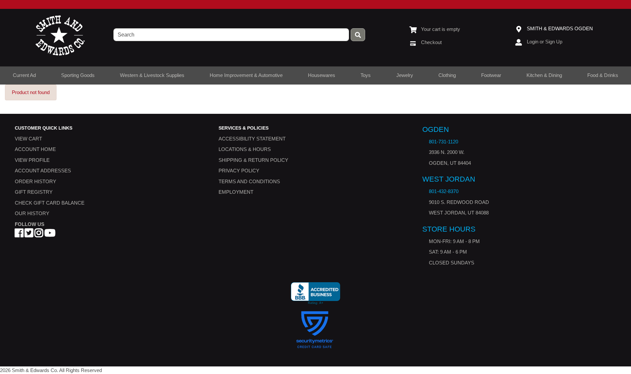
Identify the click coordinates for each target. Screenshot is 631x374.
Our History (32, 213)
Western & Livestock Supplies (152, 75)
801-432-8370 (443, 191)
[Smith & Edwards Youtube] (50, 235)
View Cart (28, 138)
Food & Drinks (602, 75)
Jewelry (404, 75)
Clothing (447, 75)
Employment (236, 192)
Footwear (491, 75)
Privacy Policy (239, 171)
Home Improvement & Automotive (246, 75)
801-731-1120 (443, 141)
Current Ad (24, 75)
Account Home (35, 149)
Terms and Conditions (249, 181)
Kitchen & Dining (544, 75)
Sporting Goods (78, 75)
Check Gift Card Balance (49, 203)
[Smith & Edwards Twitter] (29, 235)
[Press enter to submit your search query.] (358, 34)
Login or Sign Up (544, 41)
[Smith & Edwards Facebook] (19, 235)
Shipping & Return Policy (253, 160)
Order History (35, 181)
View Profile (32, 160)
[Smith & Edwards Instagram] (39, 235)
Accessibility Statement (252, 138)
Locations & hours (245, 149)
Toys (366, 75)
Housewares (321, 75)
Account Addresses (43, 171)
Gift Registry (34, 192)
